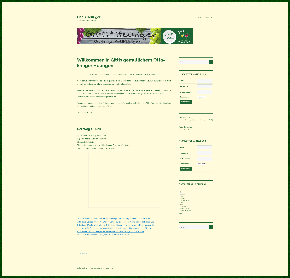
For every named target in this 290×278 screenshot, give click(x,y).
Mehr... (181, 213)
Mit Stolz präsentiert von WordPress (101, 268)
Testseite (209, 17)
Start (200, 17)
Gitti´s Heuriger (88, 17)
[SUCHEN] (211, 62)
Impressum (83, 253)
